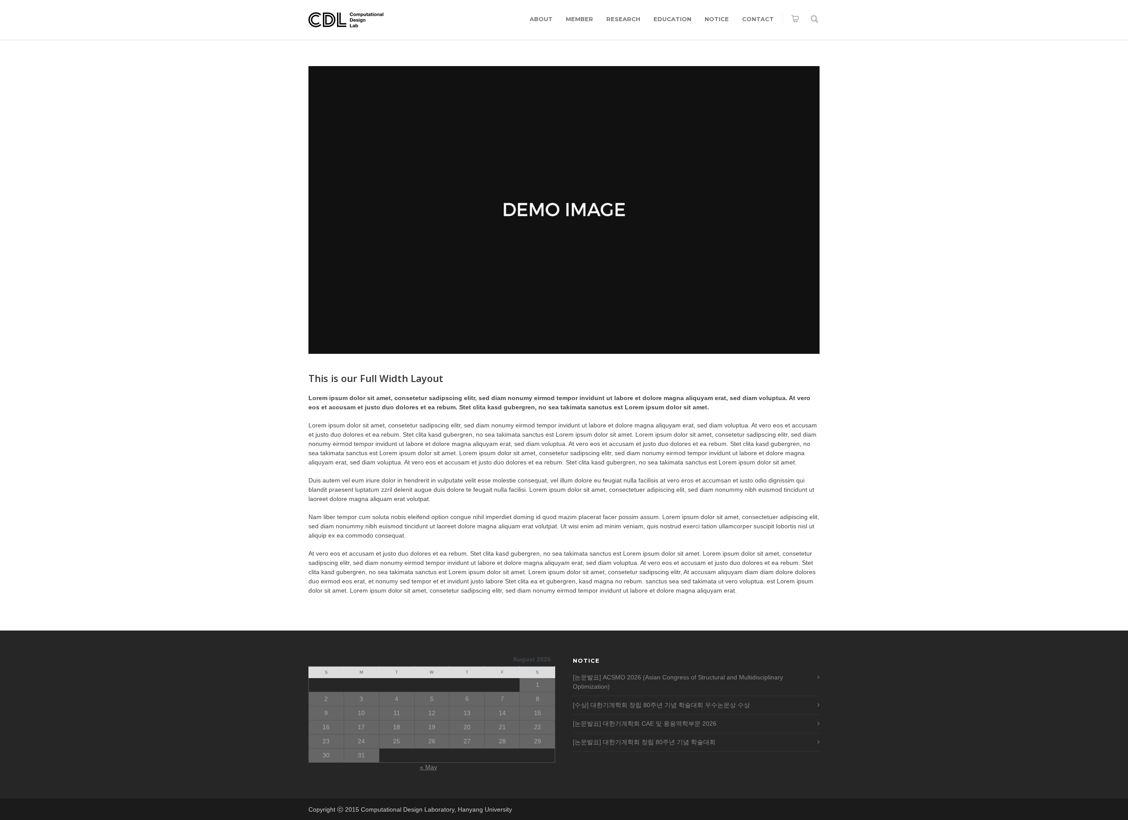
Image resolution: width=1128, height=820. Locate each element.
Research (623, 18)
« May (428, 767)
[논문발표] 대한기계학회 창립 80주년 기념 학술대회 (644, 742)
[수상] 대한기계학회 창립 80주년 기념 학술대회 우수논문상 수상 (661, 705)
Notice (717, 18)
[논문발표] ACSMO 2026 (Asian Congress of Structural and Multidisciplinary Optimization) (678, 682)
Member (579, 18)
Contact (758, 18)
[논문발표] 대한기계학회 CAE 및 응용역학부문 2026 (644, 723)
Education (672, 18)
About (541, 18)
